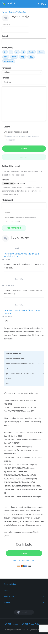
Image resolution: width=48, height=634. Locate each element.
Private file (21, 219)
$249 (32, 560)
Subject (5, 36)
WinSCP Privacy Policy (30, 624)
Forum (4, 12)
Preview (23, 157)
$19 (14, 560)
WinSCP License (11, 624)
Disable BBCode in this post (17, 132)
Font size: (5, 78)
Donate (24, 553)
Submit (24, 149)
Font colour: (6, 68)
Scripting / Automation (17, 12)
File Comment (7, 200)
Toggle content (24, 584)
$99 (27, 560)
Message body (7, 47)
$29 (19, 560)
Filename (5, 180)
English (24, 612)
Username (6, 24)
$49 (23, 560)
